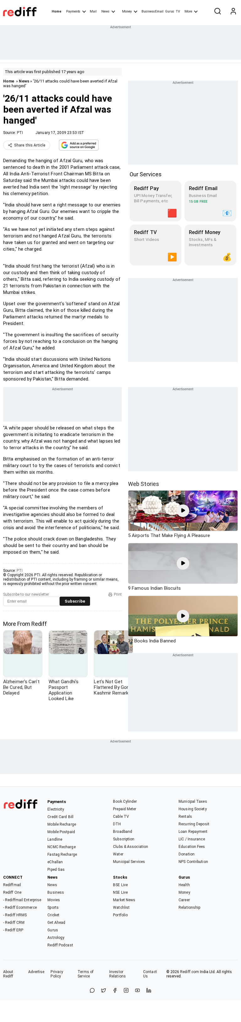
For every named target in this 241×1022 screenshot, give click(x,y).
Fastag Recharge (62, 854)
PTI (20, 132)
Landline (54, 839)
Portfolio (120, 915)
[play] (183, 510)
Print (118, 594)
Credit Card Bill (60, 817)
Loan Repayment (193, 831)
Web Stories (143, 484)
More (188, 11)
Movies (53, 900)
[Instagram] (126, 991)
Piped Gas (56, 869)
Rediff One (12, 892)
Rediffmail (12, 885)
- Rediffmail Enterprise (22, 900)
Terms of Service (86, 974)
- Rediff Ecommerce (20, 907)
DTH (117, 824)
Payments (73, 11)
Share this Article (30, 145)
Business (55, 892)
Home (57, 11)
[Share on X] (103, 991)
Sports (53, 907)
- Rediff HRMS (15, 915)
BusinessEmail (152, 11)
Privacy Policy (57, 974)
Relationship (189, 907)
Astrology (55, 937)
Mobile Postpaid (61, 832)
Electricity (55, 809)
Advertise (36, 972)
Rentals (185, 816)
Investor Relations (117, 974)
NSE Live (120, 892)
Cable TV (121, 816)
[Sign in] (233, 12)
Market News (124, 900)
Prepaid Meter (124, 809)
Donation (187, 854)
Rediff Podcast (60, 945)
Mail (93, 11)
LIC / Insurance (192, 839)
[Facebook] (114, 991)
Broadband (122, 831)
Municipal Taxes (193, 801)
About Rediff (8, 974)
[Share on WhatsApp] (92, 991)
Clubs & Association (130, 846)
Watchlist (121, 907)
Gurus (169, 11)
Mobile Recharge (61, 824)
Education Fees (192, 846)
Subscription (123, 839)
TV (178, 11)
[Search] (217, 12)
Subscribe (75, 601)
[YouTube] (137, 991)
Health (184, 885)
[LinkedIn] (148, 991)
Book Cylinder (125, 801)
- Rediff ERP (13, 930)
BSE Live (120, 885)
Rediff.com (189, 972)
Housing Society (193, 809)
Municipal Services (129, 862)
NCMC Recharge (61, 847)
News (105, 11)
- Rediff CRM (13, 922)
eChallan (55, 862)
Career (184, 900)
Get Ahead (56, 922)
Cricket (53, 915)
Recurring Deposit (194, 824)
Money (127, 11)
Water (118, 854)
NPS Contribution (193, 862)
